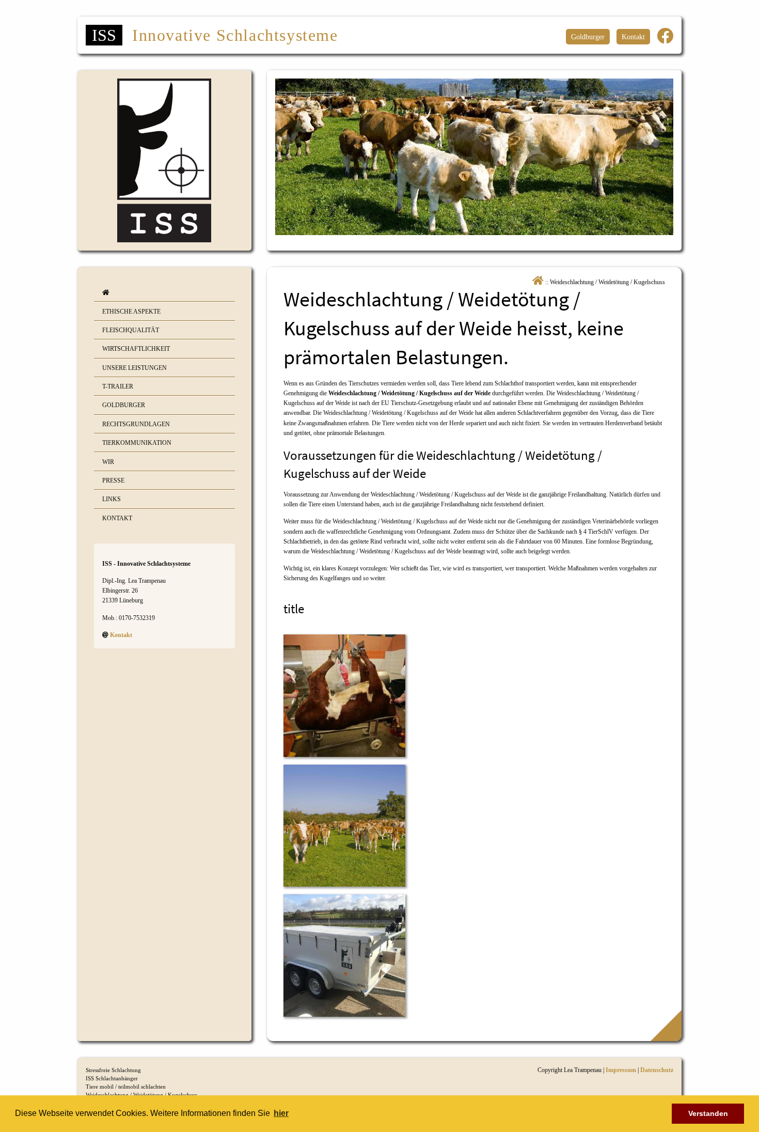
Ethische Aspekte (131, 311)
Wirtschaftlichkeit (136, 348)
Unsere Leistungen (134, 367)
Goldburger (588, 37)
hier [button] (281, 1113)
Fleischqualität (130, 330)
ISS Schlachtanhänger (112, 1078)
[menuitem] (164, 293)
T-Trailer (117, 386)
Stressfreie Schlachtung (113, 1070)
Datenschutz (656, 1070)
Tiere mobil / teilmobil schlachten (126, 1086)
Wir (108, 462)
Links (111, 499)
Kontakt (633, 37)
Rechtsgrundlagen (136, 424)
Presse (113, 480)
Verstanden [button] (708, 1113)
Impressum (621, 1070)
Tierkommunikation (136, 442)
